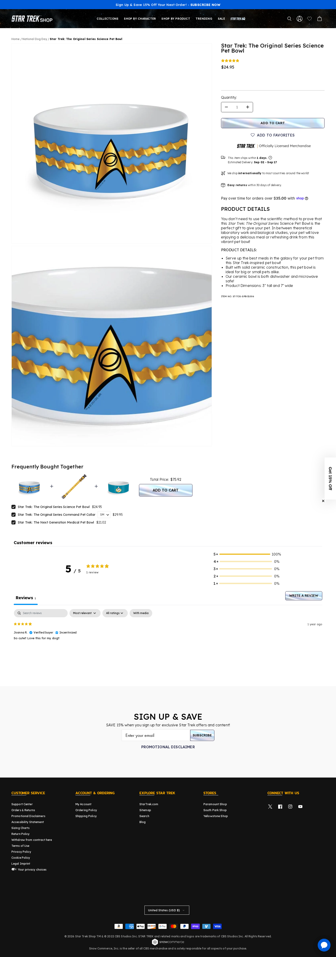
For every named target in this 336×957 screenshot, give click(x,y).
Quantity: (229, 97)
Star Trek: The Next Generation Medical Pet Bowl (56, 522)
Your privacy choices (32, 869)
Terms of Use (20, 845)
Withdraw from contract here (31, 840)
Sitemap (145, 810)
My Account (83, 804)
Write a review (303, 595)
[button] (289, 19)
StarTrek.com (148, 804)
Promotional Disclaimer (168, 747)
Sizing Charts (20, 828)
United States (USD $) (164, 910)
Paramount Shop (215, 804)
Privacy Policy (21, 851)
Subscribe (202, 735)
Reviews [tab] (26, 597)
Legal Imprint (20, 863)
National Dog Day (35, 39)
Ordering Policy (86, 810)
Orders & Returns (23, 810)
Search (144, 816)
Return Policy (20, 834)
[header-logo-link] (32, 19)
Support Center (22, 804)
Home (15, 39)
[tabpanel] (168, 638)
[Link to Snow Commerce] (168, 944)
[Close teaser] (323, 501)
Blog (142, 822)
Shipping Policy (86, 816)
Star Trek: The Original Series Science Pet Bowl (54, 507)
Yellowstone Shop (215, 816)
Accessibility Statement (27, 822)
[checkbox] (141, 613)
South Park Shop (215, 810)
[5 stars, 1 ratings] (231, 60)
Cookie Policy (20, 857)
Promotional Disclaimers (28, 816)
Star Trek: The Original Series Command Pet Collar (56, 515)
